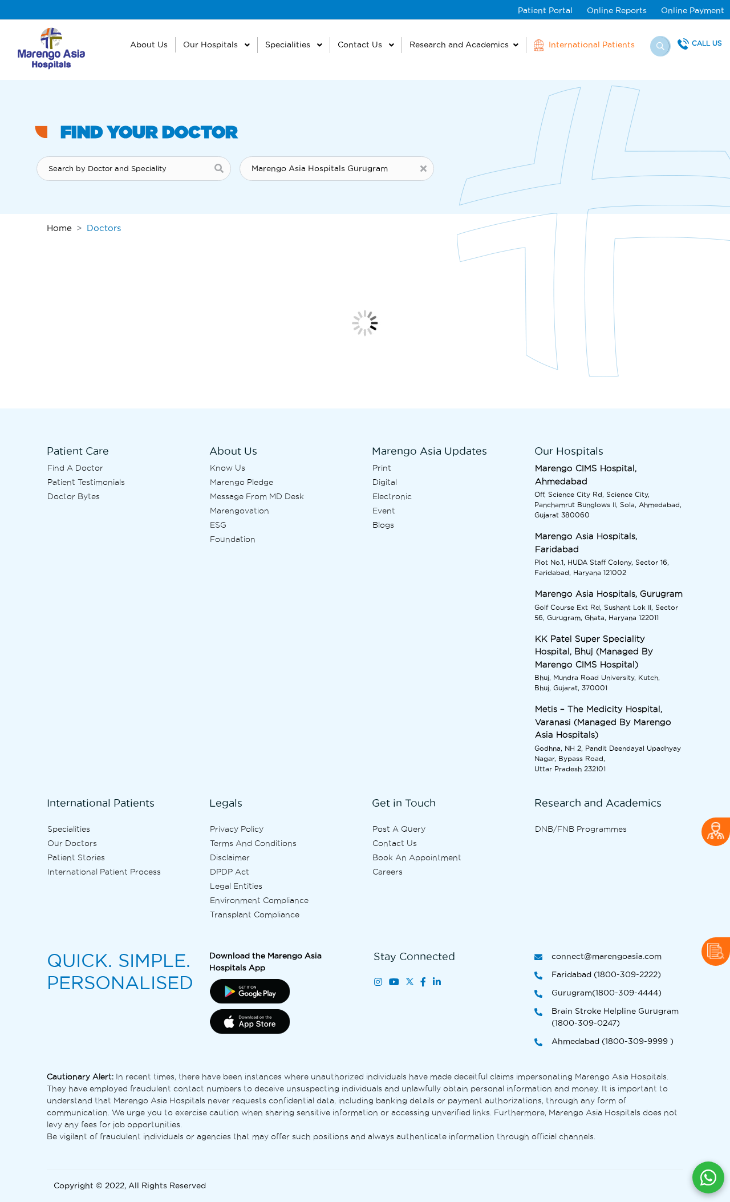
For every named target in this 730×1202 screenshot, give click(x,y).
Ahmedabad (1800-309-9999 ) (612, 1041)
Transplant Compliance (254, 914)
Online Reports (617, 10)
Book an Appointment (416, 857)
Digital (384, 482)
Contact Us (361, 44)
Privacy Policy (236, 828)
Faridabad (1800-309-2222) (606, 974)
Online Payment (692, 10)
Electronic (392, 496)
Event (383, 510)
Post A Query (398, 828)
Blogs (383, 524)
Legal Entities (236, 886)
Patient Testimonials (86, 482)
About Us (149, 44)
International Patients (590, 44)
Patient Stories (76, 857)
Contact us (394, 843)
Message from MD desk (257, 496)
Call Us (707, 43)
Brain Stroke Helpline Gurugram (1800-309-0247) (615, 1016)
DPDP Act (229, 871)
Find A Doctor (75, 467)
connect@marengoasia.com (606, 956)
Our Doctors (72, 843)
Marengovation (239, 510)
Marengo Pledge (241, 482)
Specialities (289, 44)
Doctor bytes (73, 496)
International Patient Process (104, 871)
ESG (218, 524)
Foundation (233, 539)
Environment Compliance (259, 900)
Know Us (227, 467)
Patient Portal (545, 10)
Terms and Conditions (253, 843)
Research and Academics (459, 44)
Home (59, 228)
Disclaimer (230, 857)
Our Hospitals (211, 44)
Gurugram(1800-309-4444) (606, 992)
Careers (387, 871)
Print (381, 467)
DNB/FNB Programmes (581, 828)
